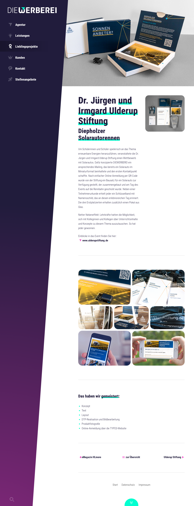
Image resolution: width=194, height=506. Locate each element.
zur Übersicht (133, 457)
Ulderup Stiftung (172, 457)
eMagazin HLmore (91, 457)
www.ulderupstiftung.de (95, 240)
